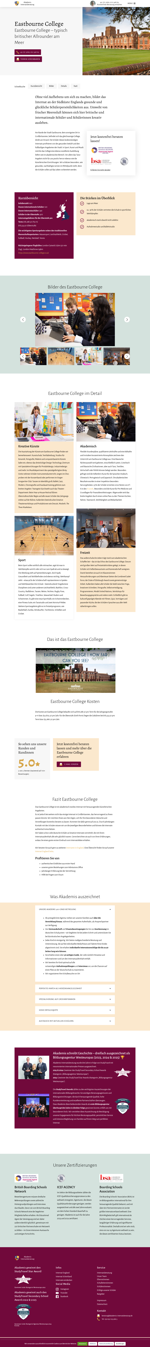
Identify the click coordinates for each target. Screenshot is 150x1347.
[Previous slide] (23, 319)
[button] (33, 356)
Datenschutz (102, 1304)
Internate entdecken (64, 1280)
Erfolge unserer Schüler (106, 1290)
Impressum (101, 1300)
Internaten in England (75, 848)
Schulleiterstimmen (105, 1283)
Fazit (75, 86)
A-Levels (90, 489)
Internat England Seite (44, 851)
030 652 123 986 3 (111, 1319)
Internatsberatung (104, 1273)
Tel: (103, 1319)
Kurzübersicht (36, 86)
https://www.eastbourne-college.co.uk (33, 253)
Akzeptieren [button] (82, 1344)
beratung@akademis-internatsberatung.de (117, 1316)
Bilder (51, 86)
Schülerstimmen (103, 1286)
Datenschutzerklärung (106, 1344)
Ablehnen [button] (93, 1344)
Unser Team (102, 1276)
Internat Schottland (64, 1277)
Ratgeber (101, 1294)
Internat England (62, 1273)
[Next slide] (127, 319)
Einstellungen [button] (120, 1344)
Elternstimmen (103, 1279)
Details (64, 86)
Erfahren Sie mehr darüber (100, 170)
